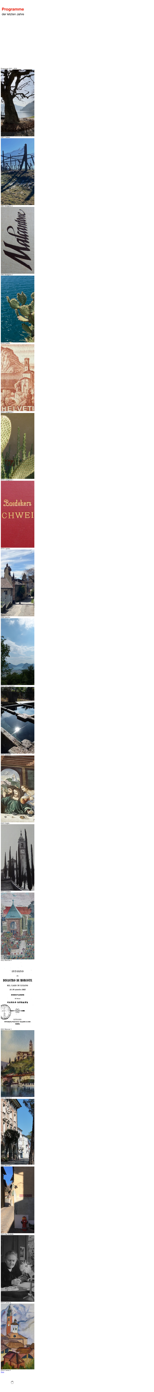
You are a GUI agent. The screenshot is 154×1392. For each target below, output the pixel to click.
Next (2, 1372)
